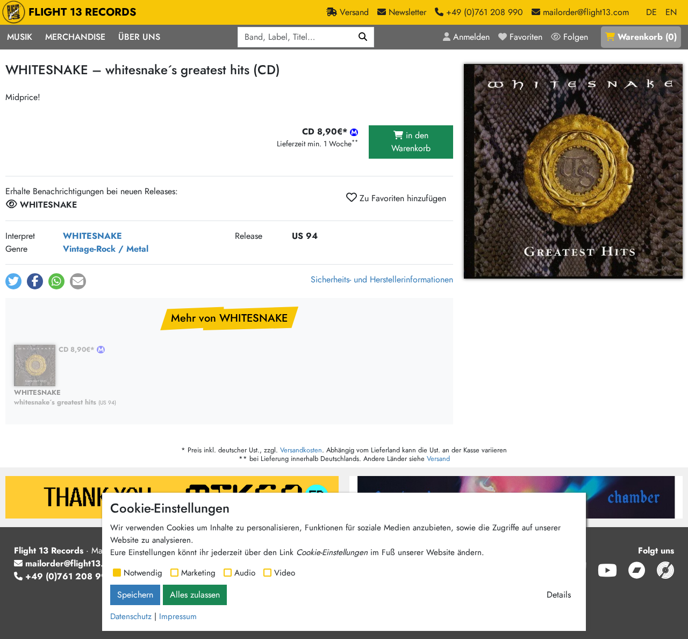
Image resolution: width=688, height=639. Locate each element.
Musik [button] (19, 37)
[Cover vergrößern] (573, 171)
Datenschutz (131, 616)
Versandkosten (301, 450)
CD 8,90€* (78, 349)
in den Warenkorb (411, 141)
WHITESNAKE (92, 236)
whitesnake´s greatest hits (55, 397)
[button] (13, 281)
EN (671, 12)
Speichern (135, 594)
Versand (438, 458)
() (647, 37)
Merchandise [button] (75, 37)
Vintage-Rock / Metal (105, 249)
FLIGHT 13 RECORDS (82, 12)
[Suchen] (363, 37)
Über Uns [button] (139, 37)
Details (559, 594)
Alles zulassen (195, 594)
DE (651, 12)
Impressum (178, 616)
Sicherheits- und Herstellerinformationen (382, 279)
